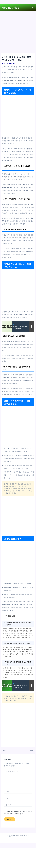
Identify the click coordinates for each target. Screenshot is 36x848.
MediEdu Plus (10, 7)
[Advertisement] (18, 35)
